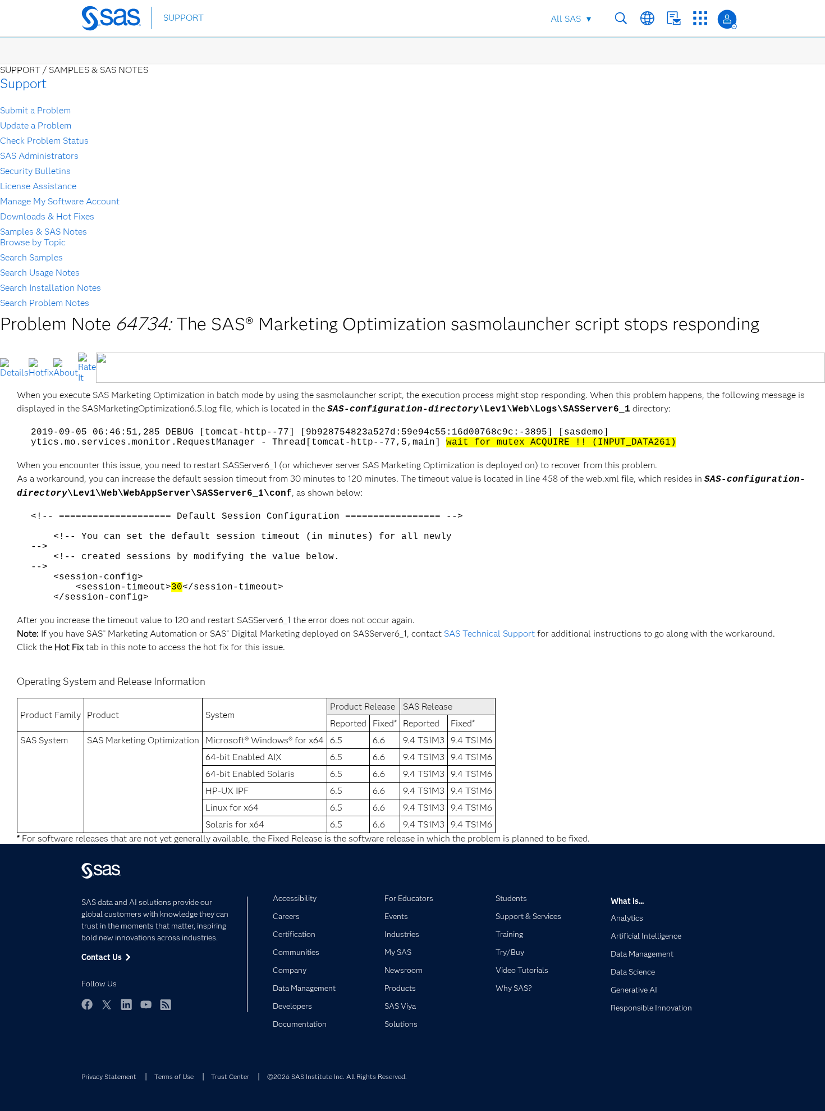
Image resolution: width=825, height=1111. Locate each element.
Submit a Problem (35, 110)
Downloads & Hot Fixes (47, 216)
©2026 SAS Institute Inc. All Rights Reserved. (337, 1076)
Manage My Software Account (60, 201)
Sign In (727, 19)
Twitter (106, 1004)
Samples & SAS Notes (43, 231)
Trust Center (230, 1076)
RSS (165, 1004)
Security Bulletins (35, 171)
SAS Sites (700, 18)
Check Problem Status (44, 140)
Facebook (87, 1004)
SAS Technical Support (490, 633)
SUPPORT (183, 17)
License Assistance (38, 186)
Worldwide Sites (647, 18)
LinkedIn (126, 1004)
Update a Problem (35, 125)
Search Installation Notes (50, 287)
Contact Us (674, 18)
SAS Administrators (39, 155)
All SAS (566, 18)
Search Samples (31, 257)
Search (621, 18)
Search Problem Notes (44, 303)
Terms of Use (174, 1076)
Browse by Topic (33, 242)
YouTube (146, 1004)
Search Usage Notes (40, 272)
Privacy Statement (108, 1076)
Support (23, 83)
